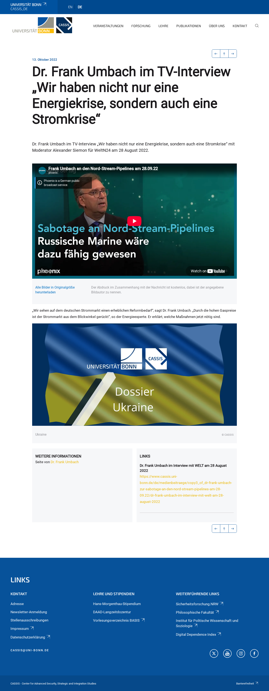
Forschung (140, 26)
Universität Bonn (26, 4)
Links (145, 456)
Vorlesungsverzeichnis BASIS (116, 620)
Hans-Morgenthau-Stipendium (117, 604)
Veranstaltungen (108, 26)
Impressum (20, 628)
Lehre (163, 26)
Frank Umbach (67, 462)
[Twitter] (214, 654)
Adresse (17, 604)
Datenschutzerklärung (28, 637)
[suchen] (255, 28)
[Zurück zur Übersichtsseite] (224, 53)
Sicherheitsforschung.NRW (197, 604)
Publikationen (188, 26)
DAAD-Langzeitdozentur (112, 612)
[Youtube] (227, 654)
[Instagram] (241, 654)
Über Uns (217, 26)
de (80, 7)
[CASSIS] (41, 25)
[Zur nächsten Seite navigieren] (232, 53)
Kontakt (240, 26)
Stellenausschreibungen (29, 620)
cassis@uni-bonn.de (30, 650)
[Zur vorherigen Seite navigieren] (216, 53)
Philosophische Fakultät (195, 612)
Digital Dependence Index (196, 634)
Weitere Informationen (58, 456)
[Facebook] (254, 654)
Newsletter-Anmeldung (29, 612)
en (70, 7)
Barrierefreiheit (245, 683)
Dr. (53, 462)
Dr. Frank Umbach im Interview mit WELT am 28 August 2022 (183, 468)
